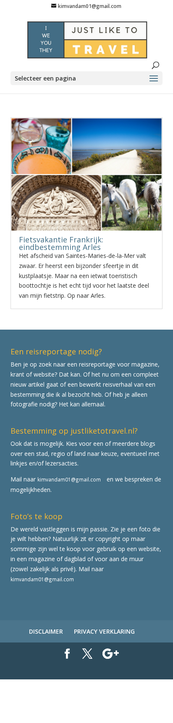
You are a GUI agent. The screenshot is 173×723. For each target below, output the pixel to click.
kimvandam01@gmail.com (69, 479)
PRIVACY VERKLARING (104, 631)
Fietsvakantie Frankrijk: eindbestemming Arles (61, 243)
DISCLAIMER (46, 631)
